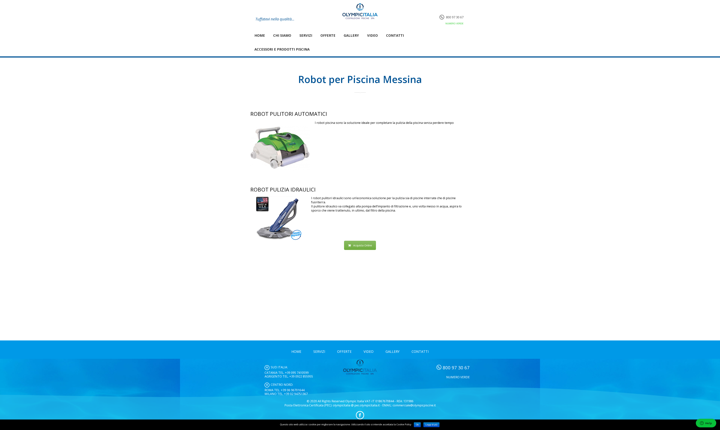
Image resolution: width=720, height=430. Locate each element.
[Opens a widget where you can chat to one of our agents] (706, 423)
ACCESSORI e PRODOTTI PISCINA (282, 49)
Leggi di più (431, 424)
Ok (417, 424)
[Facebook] (360, 415)
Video (372, 35)
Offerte (327, 35)
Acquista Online (362, 245)
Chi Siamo (282, 35)
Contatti (395, 35)
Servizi (305, 35)
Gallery (351, 35)
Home (259, 35)
